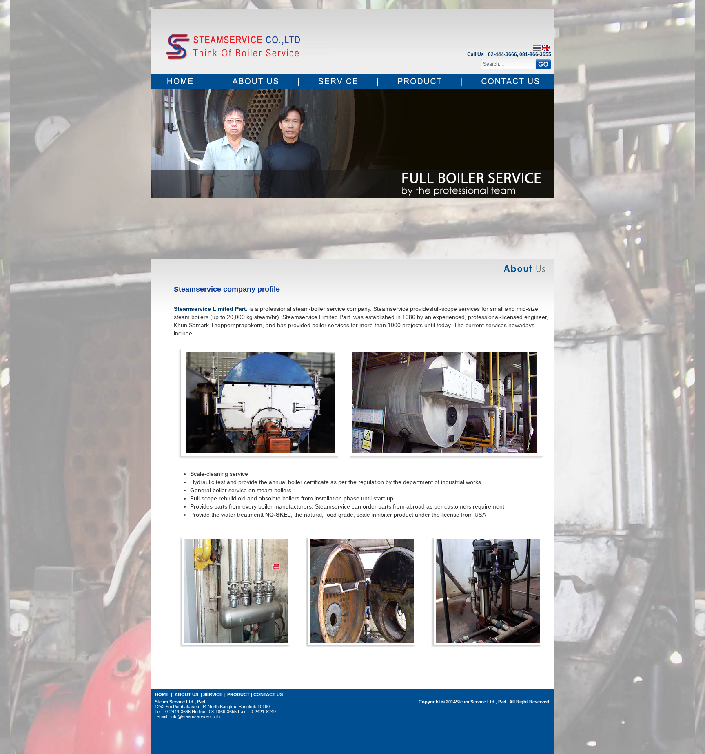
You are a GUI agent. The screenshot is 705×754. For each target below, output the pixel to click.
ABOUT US (186, 694)
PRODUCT (238, 694)
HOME (161, 694)
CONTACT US (268, 694)
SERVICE (212, 694)
